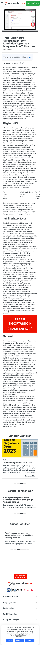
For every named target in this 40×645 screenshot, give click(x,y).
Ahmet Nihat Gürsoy (19, 57)
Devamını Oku (30, 476)
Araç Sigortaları (9, 602)
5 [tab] (24, 549)
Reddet (19, 640)
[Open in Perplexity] (23, 63)
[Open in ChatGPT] (20, 63)
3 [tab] (21, 483)
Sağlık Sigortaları (10, 614)
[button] (1, 3)
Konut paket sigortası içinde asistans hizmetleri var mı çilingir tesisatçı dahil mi (18, 499)
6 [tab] (27, 549)
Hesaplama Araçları (11, 619)
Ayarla (9, 640)
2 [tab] (18, 483)
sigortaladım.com (10, 597)
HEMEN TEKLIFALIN (20, 328)
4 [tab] (24, 483)
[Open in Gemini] (26, 63)
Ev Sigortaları (8, 608)
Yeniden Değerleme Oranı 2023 (17, 462)
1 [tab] (15, 483)
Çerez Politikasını (20, 635)
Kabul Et (30, 640)
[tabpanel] (20, 459)
